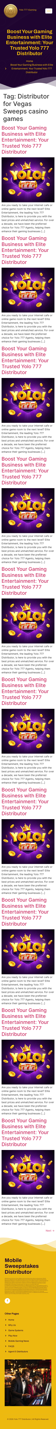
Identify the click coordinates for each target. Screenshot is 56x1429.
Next (50, 1230)
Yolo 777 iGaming (27, 10)
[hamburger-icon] (48, 11)
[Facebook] (7, 1301)
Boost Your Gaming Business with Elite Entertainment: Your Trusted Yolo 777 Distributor (25, 140)
